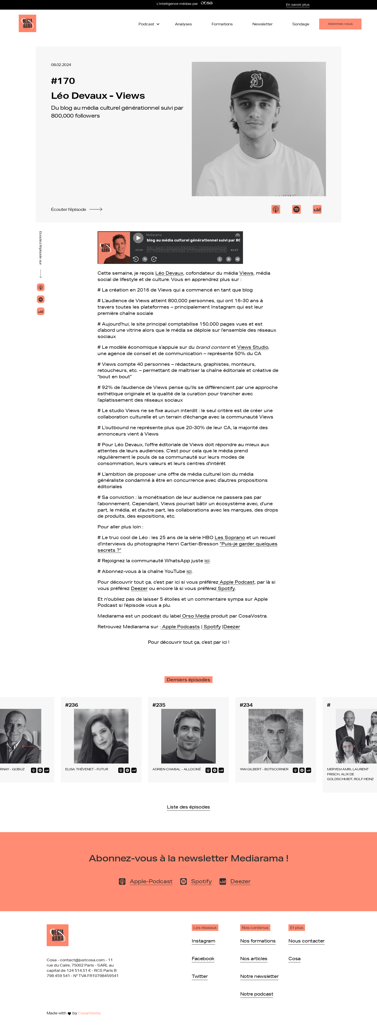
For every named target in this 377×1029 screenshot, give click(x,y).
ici (206, 560)
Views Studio (252, 347)
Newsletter (262, 24)
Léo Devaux (169, 273)
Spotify (226, 588)
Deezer (139, 588)
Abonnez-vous (340, 24)
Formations (222, 24)
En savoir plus (298, 5)
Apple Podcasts (180, 626)
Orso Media (195, 615)
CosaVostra (89, 1013)
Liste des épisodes (188, 806)
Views (246, 273)
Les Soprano (230, 537)
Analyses (183, 24)
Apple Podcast (236, 582)
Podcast (146, 24)
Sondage (300, 24)
